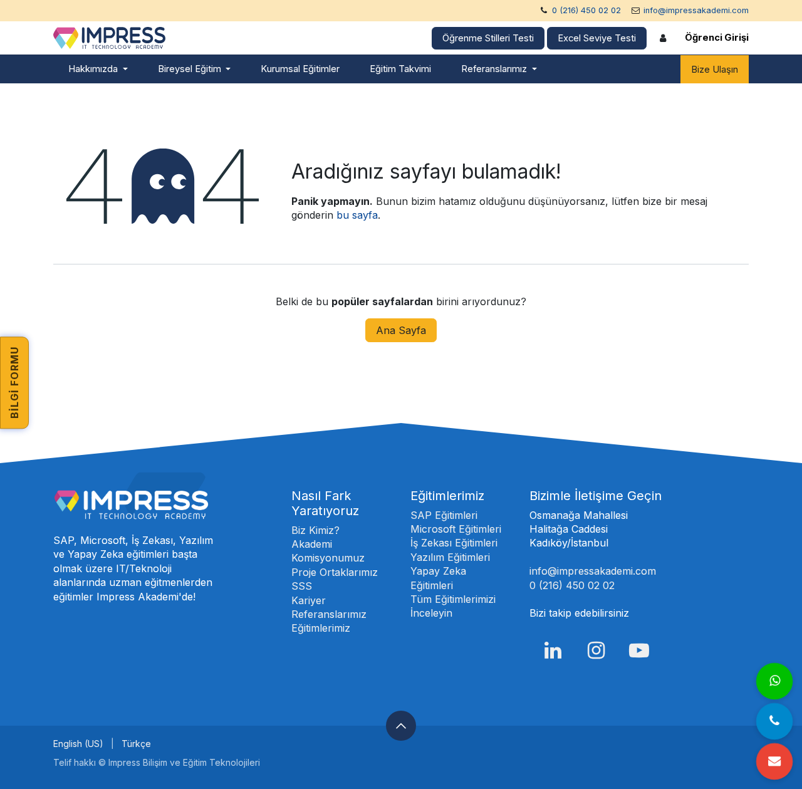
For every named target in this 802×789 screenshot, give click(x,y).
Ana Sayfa (401, 330)
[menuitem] (98, 69)
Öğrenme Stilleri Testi (488, 38)
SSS (301, 586)
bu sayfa (357, 215)
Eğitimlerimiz (320, 628)
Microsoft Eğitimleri (455, 529)
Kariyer (308, 600)
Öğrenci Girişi (717, 37)
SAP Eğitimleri (443, 515)
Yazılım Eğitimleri (450, 557)
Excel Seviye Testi (597, 38)
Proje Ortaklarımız (334, 572)
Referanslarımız (329, 614)
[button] (401, 726)
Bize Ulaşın (714, 69)
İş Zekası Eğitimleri (453, 542)
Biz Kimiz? (315, 530)
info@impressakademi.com (696, 10)
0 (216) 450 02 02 (586, 10)
